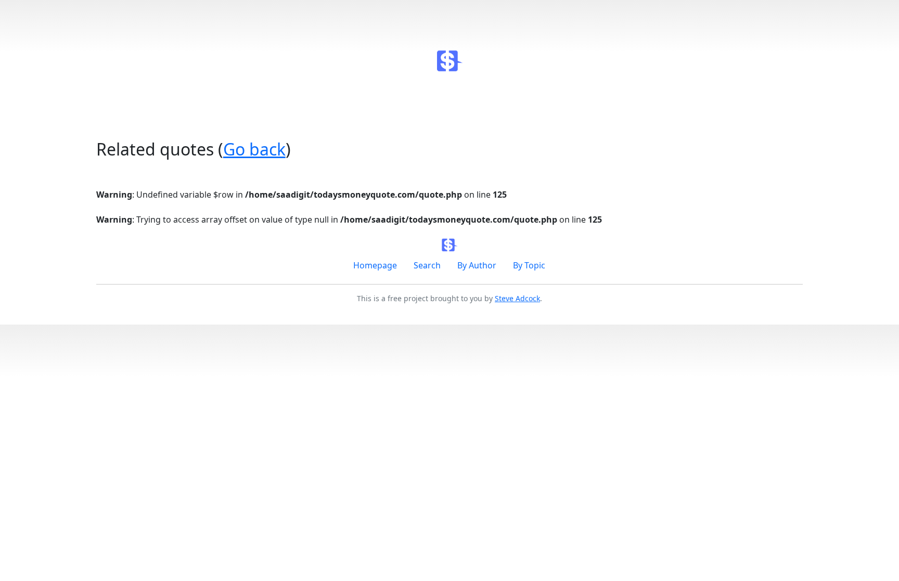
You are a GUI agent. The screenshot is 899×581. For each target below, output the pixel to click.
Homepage (375, 265)
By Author (476, 265)
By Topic (529, 265)
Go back (254, 149)
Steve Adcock (517, 298)
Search (427, 265)
